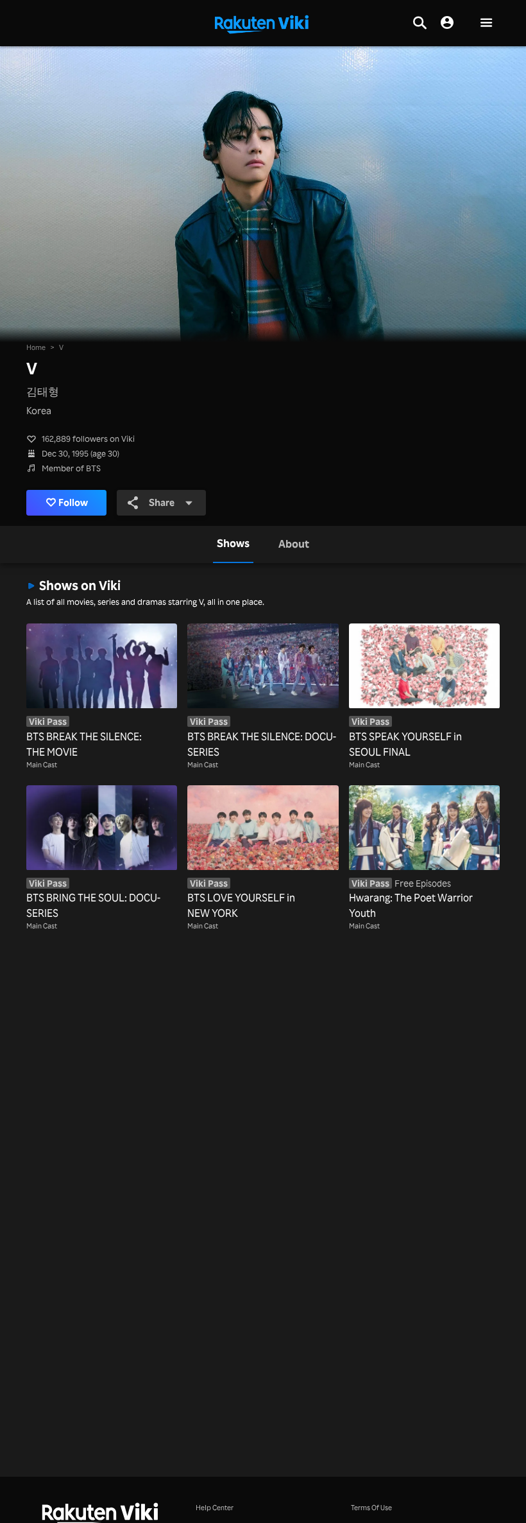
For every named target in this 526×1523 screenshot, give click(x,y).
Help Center (214, 1507)
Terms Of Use (371, 1507)
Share (161, 502)
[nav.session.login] (447, 23)
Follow (73, 502)
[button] (486, 23)
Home (36, 347)
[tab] (233, 544)
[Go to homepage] (262, 23)
